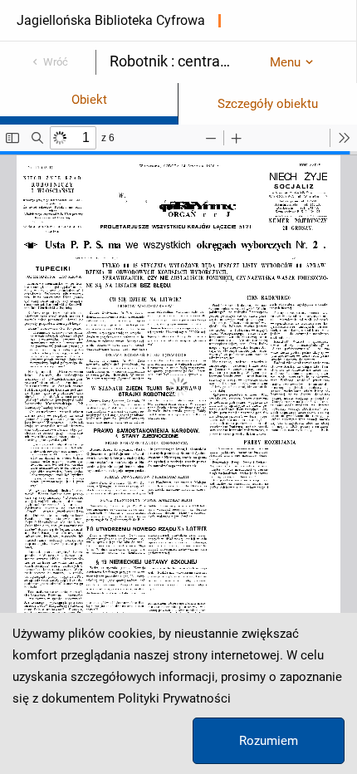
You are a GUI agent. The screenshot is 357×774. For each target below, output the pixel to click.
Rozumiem (268, 740)
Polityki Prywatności (174, 698)
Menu (285, 62)
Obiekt (89, 99)
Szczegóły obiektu (268, 103)
